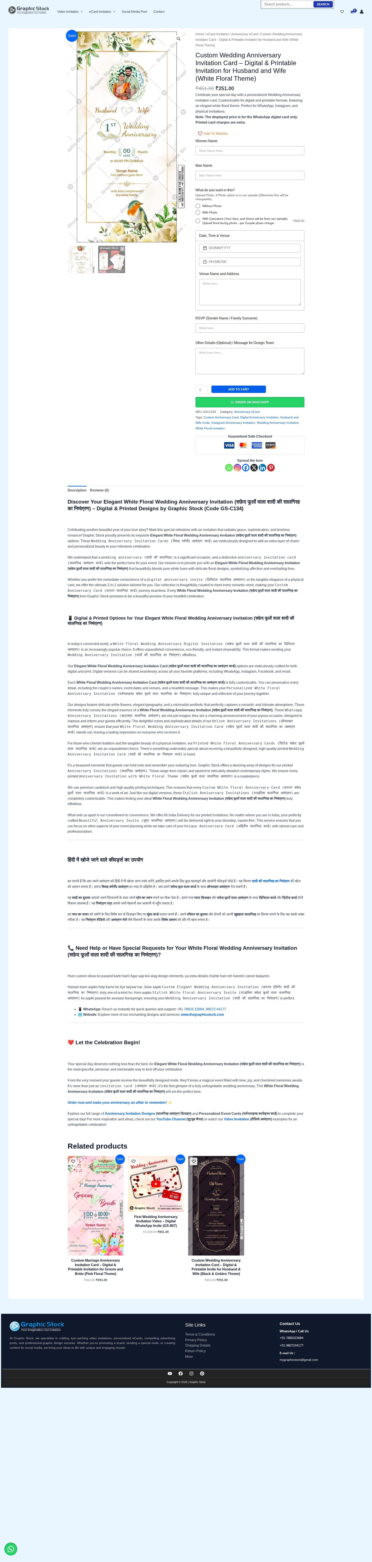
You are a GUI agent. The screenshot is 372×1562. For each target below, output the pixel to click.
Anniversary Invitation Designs (130, 1113)
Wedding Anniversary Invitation (278, 422)
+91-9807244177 (291, 1345)
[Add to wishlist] (73, 1161)
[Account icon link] (362, 12)
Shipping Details (198, 1345)
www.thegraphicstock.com (202, 1014)
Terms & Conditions (200, 1334)
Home (199, 34)
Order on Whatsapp (252, 402)
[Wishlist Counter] (342, 11)
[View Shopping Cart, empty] (351, 12)
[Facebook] (246, 467)
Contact (158, 11)
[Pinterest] (271, 467)
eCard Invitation (100, 11)
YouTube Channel (171, 1119)
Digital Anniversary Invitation (259, 417)
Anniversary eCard (244, 34)
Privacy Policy (196, 1340)
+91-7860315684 (291, 1338)
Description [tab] (77, 490)
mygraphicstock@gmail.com (299, 1359)
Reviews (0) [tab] (99, 490)
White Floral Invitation (210, 428)
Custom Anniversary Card (221, 417)
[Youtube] (170, 1373)
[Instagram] (237, 467)
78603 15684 (194, 1009)
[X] (254, 467)
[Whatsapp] (229, 467)
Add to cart (238, 389)
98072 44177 (216, 1009)
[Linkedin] (262, 467)
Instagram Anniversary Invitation (233, 422)
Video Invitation (68, 11)
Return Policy (195, 1351)
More (189, 1356)
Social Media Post (134, 11)
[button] (81, 11)
